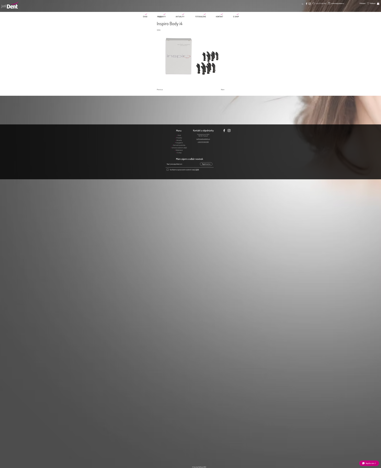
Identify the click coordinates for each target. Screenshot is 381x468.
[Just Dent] (306, 3)
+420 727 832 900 (203, 142)
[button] (378, 3)
